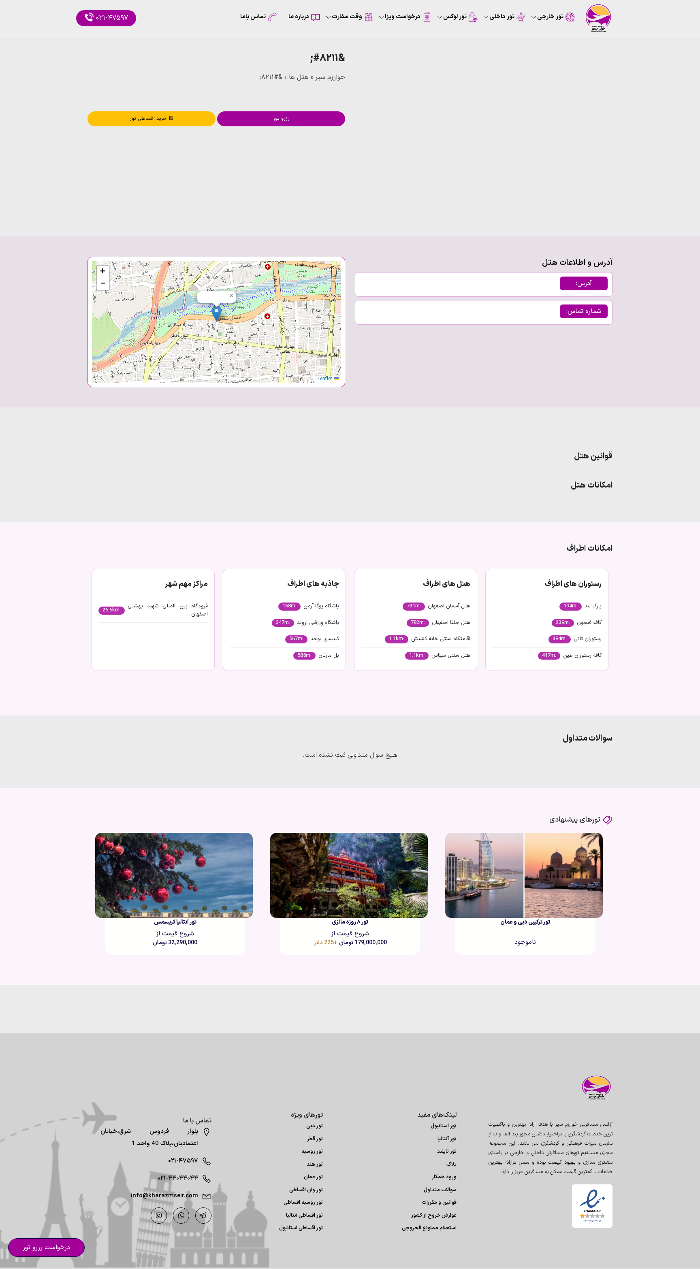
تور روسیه (312, 1152)
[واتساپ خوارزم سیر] (181, 1215)
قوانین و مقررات (439, 1203)
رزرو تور (281, 119)
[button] (216, 313)
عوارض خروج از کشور (434, 1216)
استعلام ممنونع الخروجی (429, 1228)
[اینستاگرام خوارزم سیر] (159, 1215)
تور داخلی (501, 16)
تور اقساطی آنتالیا (304, 1216)
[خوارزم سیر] (592, 1087)
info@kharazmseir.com (164, 1196)
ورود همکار (444, 1177)
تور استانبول (444, 1126)
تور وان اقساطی (306, 1190)
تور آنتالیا (447, 1139)
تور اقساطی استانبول (301, 1228)
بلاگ (451, 1164)
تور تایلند (447, 1152)
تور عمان (313, 1177)
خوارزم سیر (330, 77)
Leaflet (326, 379)
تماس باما (253, 16)
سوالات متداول (440, 1190)
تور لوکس (455, 16)
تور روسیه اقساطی (303, 1203)
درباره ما (298, 16)
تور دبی (314, 1126)
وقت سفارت (347, 16)
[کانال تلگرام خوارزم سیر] (203, 1215)
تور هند (315, 1164)
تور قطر (315, 1139)
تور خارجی (550, 16)
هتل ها (299, 77)
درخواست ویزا (402, 16)
